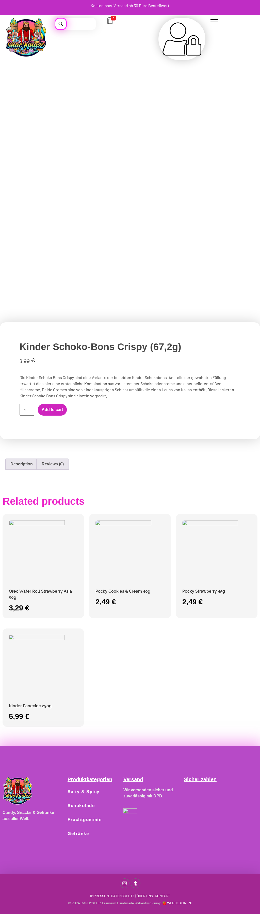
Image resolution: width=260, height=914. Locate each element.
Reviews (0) (53, 464)
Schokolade (81, 805)
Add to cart (52, 409)
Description (21, 464)
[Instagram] (124, 883)
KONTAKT (162, 896)
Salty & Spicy (84, 791)
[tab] (21, 464)
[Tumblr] (135, 883)
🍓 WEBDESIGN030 (177, 903)
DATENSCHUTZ (123, 896)
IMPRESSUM (99, 896)
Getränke (78, 833)
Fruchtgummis (85, 819)
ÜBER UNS (145, 896)
